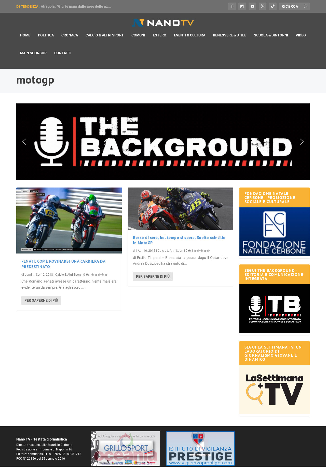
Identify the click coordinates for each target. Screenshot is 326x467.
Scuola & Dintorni (271, 35)
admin (29, 274)
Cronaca (69, 35)
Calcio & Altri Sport (105, 35)
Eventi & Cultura (189, 35)
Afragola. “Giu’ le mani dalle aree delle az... (76, 6)
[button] (163, 141)
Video (301, 35)
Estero (159, 35)
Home (25, 35)
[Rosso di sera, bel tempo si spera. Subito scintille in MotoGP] (180, 209)
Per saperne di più (41, 300)
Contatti (62, 53)
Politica (46, 35)
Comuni (138, 35)
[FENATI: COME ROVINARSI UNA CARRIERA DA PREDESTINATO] (69, 220)
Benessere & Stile (229, 35)
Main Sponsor (33, 53)
